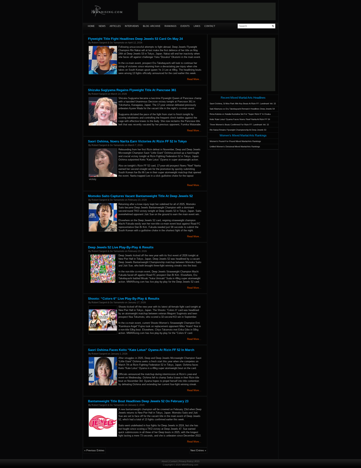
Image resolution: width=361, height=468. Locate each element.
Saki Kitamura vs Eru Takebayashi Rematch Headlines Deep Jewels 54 (242, 109)
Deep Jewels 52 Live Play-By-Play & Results (120, 247)
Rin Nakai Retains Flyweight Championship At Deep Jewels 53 (238, 130)
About (165, 461)
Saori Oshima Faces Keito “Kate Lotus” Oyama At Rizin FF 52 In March (141, 350)
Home (91, 26)
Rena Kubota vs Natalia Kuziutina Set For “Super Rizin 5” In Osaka (240, 114)
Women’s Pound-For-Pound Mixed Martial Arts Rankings (235, 141)
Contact (209, 26)
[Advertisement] (206, 11)
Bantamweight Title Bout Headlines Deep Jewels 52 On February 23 (138, 401)
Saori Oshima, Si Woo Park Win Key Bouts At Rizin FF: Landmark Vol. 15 (243, 103)
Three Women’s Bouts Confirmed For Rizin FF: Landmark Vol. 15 (239, 124)
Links (197, 26)
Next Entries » (198, 450)
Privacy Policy (186, 461)
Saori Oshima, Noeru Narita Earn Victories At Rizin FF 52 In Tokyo (137, 141)
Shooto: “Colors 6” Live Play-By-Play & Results (123, 298)
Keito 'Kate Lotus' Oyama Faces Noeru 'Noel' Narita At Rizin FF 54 (240, 119)
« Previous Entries (94, 450)
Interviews (132, 26)
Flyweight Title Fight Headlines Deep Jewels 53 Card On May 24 (135, 39)
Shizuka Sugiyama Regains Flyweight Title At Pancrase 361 (132, 90)
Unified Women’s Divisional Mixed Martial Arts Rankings (235, 146)
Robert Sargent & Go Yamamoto (108, 42)
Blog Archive (151, 26)
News (102, 26)
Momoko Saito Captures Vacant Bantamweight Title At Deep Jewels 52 (140, 196)
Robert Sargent (99, 94)
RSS (197, 461)
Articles (115, 26)
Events (185, 26)
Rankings (170, 26)
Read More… (194, 79)
